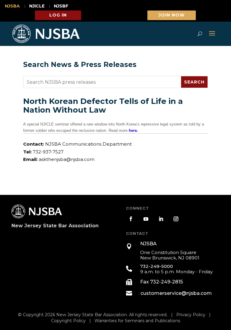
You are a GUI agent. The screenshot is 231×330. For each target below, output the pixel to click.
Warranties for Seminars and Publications (137, 320)
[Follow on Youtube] (146, 219)
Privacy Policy (190, 314)
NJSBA (12, 6)
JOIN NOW (172, 15)
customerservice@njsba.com (176, 293)
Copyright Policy (68, 320)
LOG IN (58, 15)
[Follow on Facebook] (131, 219)
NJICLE (37, 6)
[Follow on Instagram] (176, 219)
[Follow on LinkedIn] (161, 219)
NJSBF (61, 6)
